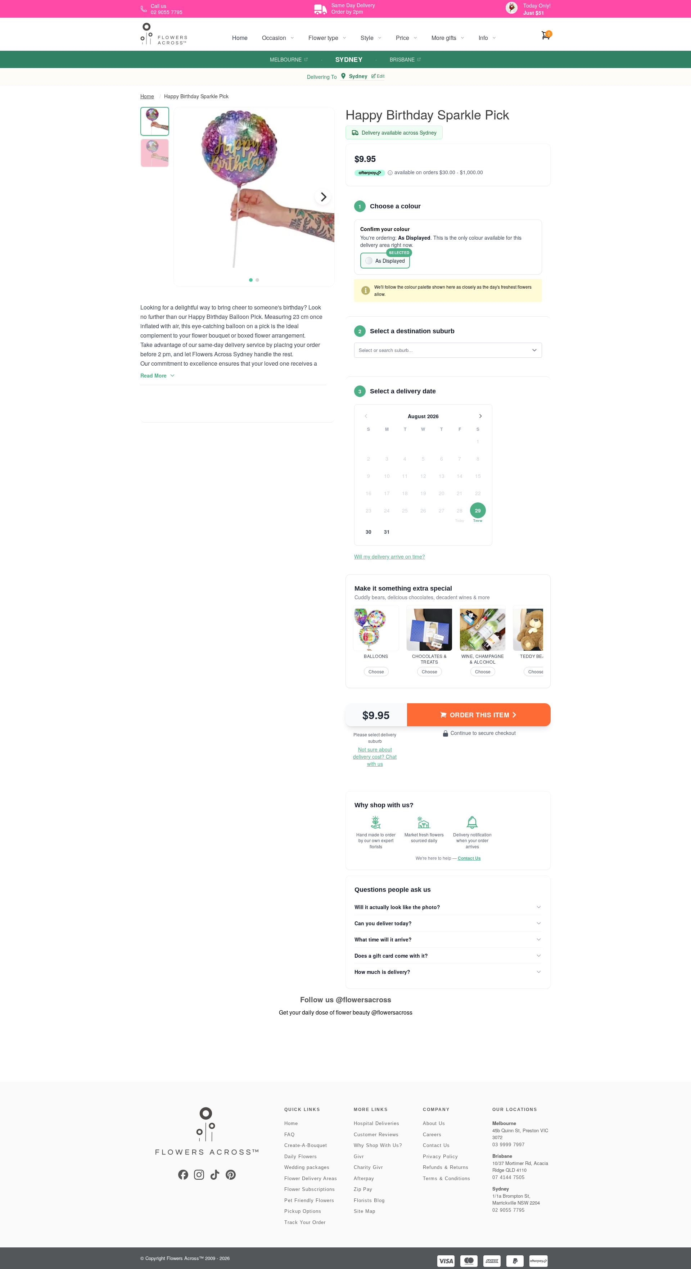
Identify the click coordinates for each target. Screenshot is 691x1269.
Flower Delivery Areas (310, 1178)
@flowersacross (363, 999)
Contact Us (469, 858)
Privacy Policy (440, 1156)
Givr (359, 1156)
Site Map (364, 1211)
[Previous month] (366, 416)
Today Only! (537, 5)
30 (368, 531)
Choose (376, 671)
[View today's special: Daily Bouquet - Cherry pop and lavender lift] (512, 8)
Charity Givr (368, 1167)
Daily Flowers (300, 1156)
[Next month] (480, 416)
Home (240, 37)
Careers (432, 1134)
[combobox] (443, 350)
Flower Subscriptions (309, 1189)
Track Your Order (305, 1222)
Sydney (349, 59)
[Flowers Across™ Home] (163, 34)
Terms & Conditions (446, 1178)
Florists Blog (369, 1200)
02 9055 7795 (508, 1210)
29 (478, 510)
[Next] (323, 197)
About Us (434, 1123)
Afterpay (364, 1178)
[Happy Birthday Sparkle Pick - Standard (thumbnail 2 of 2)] (154, 153)
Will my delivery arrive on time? (389, 556)
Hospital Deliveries (376, 1123)
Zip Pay (363, 1189)
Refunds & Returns (446, 1167)
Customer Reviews (376, 1134)
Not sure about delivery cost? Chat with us (375, 756)
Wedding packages (307, 1167)
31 (387, 531)
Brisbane (402, 59)
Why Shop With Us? (378, 1145)
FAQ (289, 1134)
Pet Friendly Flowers (309, 1200)
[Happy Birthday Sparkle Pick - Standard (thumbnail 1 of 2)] (154, 121)
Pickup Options (302, 1211)
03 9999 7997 (508, 1144)
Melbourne (286, 59)
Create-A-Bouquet (305, 1145)
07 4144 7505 (508, 1177)
